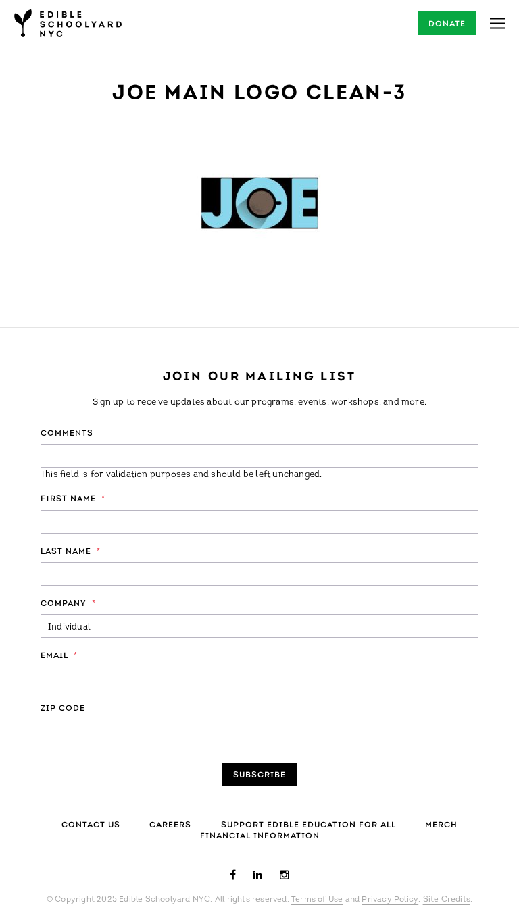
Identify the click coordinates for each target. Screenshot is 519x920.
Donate (447, 24)
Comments (67, 434)
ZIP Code (63, 709)
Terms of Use (317, 900)
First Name (73, 499)
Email (59, 656)
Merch (441, 825)
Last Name (71, 552)
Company (68, 604)
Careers (170, 825)
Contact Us (90, 825)
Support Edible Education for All (308, 825)
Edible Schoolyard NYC (68, 23)
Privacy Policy (390, 900)
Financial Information (260, 836)
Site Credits (446, 900)
